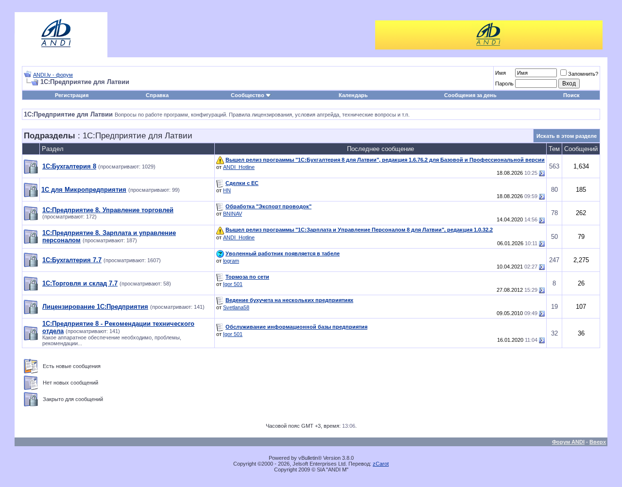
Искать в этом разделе (566, 136)
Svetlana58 (236, 307)
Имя (500, 73)
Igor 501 (232, 284)
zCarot (381, 464)
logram (231, 261)
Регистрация (71, 95)
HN (227, 190)
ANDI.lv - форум (53, 75)
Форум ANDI (568, 442)
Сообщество (247, 95)
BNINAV (232, 214)
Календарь (353, 95)
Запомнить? (583, 74)
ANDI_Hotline (239, 167)
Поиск (571, 95)
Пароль (504, 83)
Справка (157, 95)
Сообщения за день (470, 95)
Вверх (597, 442)
